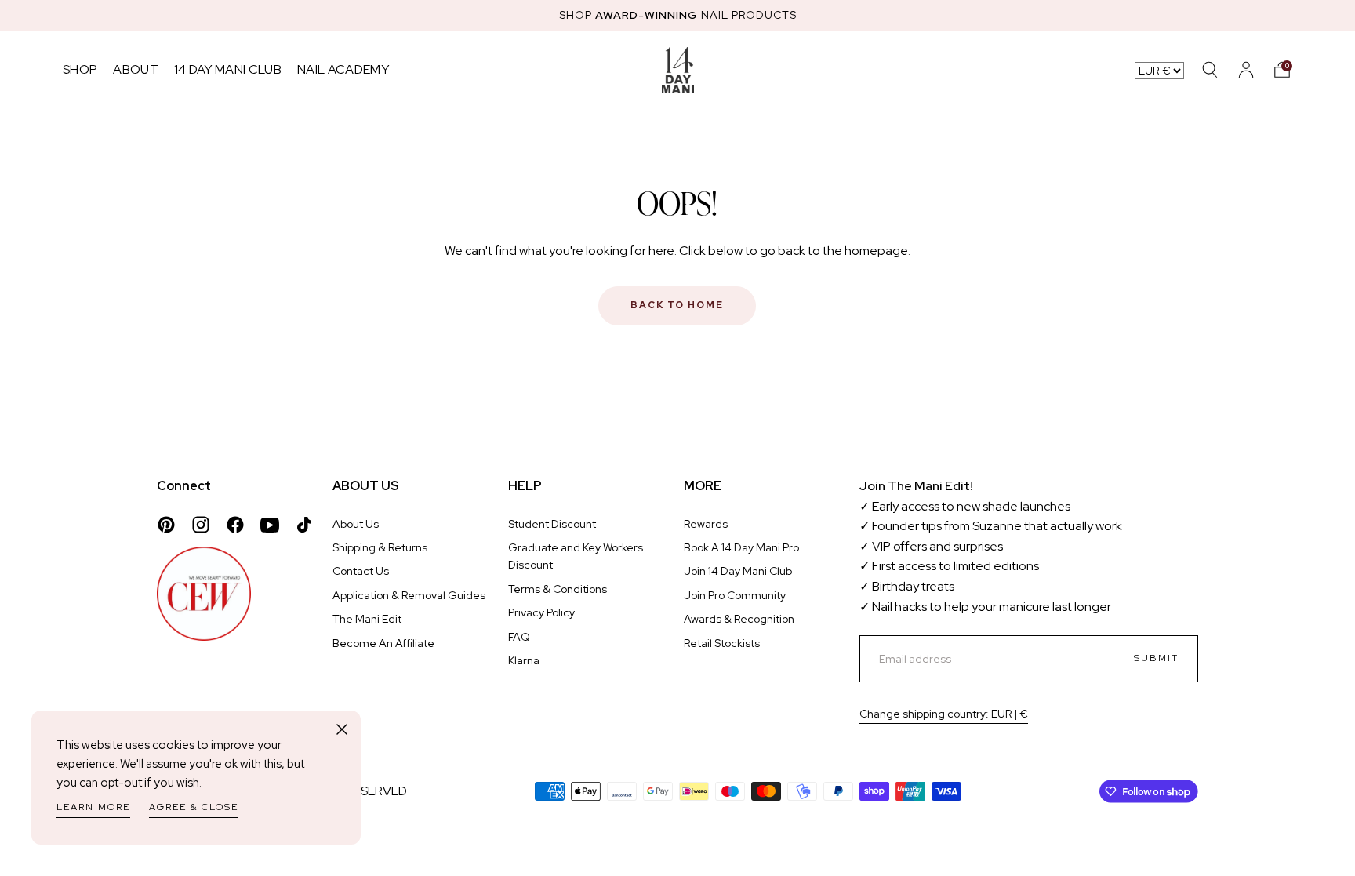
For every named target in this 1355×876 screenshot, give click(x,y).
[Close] (342, 729)
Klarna (523, 660)
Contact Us (360, 571)
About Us (355, 524)
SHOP (80, 69)
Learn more (93, 807)
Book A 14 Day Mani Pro (741, 547)
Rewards (706, 524)
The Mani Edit (366, 619)
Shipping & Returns (379, 547)
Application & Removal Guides (408, 595)
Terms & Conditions (557, 589)
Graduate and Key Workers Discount (575, 556)
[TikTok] (304, 524)
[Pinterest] (166, 524)
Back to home (677, 305)
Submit (1156, 658)
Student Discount (552, 524)
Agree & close (193, 807)
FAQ (519, 637)
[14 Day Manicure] (678, 69)
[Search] (1210, 70)
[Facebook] (235, 524)
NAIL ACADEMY (343, 69)
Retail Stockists (722, 643)
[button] (1282, 70)
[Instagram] (200, 524)
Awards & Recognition (739, 619)
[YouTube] (269, 524)
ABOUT (135, 69)
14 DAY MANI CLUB (228, 69)
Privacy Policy (541, 612)
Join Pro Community (735, 595)
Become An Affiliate (383, 643)
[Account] (1246, 70)
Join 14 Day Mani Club (738, 571)
